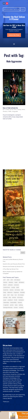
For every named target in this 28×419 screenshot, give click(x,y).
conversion (16, 285)
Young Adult (15, 111)
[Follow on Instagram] (7, 3)
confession (10, 285)
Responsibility (13, 302)
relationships (6, 302)
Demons (11, 290)
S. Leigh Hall (5, 305)
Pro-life (15, 300)
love (16, 295)
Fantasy (19, 109)
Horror (23, 109)
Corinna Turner (6, 287)
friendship (22, 292)
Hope (12, 295)
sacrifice (11, 305)
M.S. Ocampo (21, 295)
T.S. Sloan (6, 109)
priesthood (10, 300)
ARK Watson (21, 282)
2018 (8, 280)
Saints (16, 305)
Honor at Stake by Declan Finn (10, 108)
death (17, 287)
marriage (5, 297)
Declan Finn (5, 290)
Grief (8, 295)
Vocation (16, 307)
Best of (4, 285)
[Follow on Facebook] (4, 3)
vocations (21, 307)
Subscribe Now (14, 35)
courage (13, 287)
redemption (21, 300)
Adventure (11, 282)
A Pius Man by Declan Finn (10, 269)
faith (22, 290)
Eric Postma (17, 290)
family (4, 292)
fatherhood (9, 292)
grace (4, 295)
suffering (21, 305)
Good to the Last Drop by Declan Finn (14, 264)
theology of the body (7, 307)
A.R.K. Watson (17, 280)
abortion (5, 282)
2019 (12, 280)
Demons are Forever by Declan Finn (13, 266)
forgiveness (16, 292)
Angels (16, 282)
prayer (4, 300)
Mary (10, 297)
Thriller (9, 111)
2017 (4, 280)
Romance (5, 111)
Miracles (14, 297)
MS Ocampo (20, 297)
